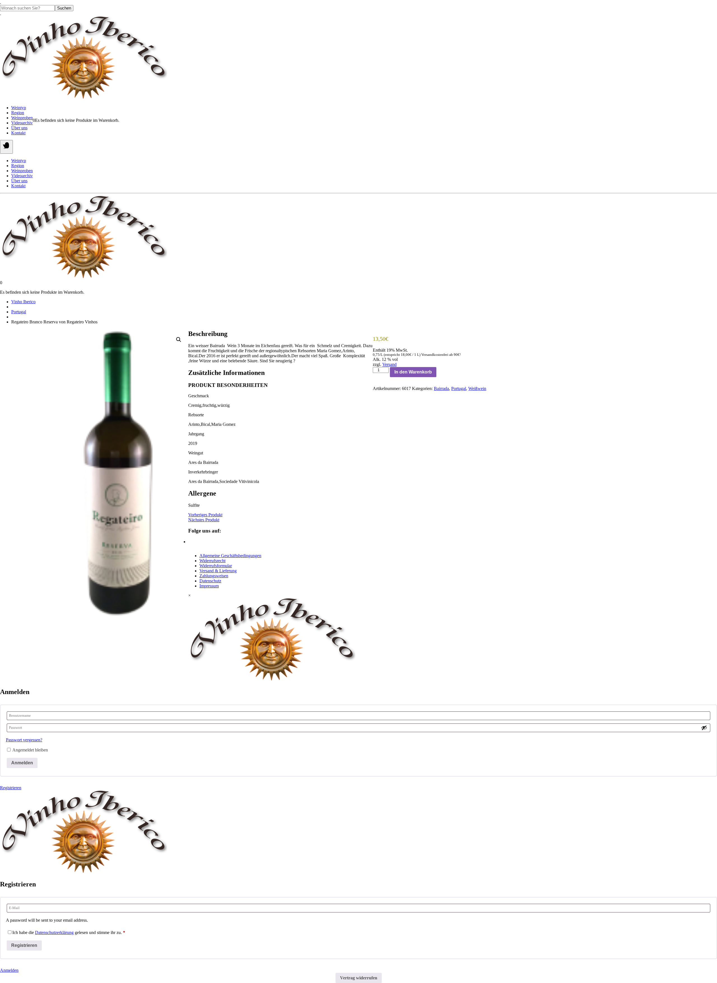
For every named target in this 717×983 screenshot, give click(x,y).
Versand (389, 364)
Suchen (64, 8)
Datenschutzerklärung (54, 932)
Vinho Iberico (23, 301)
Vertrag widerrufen (358, 977)
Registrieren (10, 787)
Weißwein (477, 388)
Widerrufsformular (215, 565)
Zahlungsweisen (213, 575)
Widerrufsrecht (212, 560)
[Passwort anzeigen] (704, 728)
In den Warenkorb (413, 372)
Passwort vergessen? (24, 739)
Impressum (209, 585)
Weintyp (18, 107)
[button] (179, 340)
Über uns (19, 127)
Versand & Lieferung (218, 570)
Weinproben (22, 117)
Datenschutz (210, 580)
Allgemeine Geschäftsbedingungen (230, 555)
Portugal (18, 311)
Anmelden (22, 762)
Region (17, 112)
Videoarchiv (22, 122)
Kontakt (18, 132)
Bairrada (441, 388)
